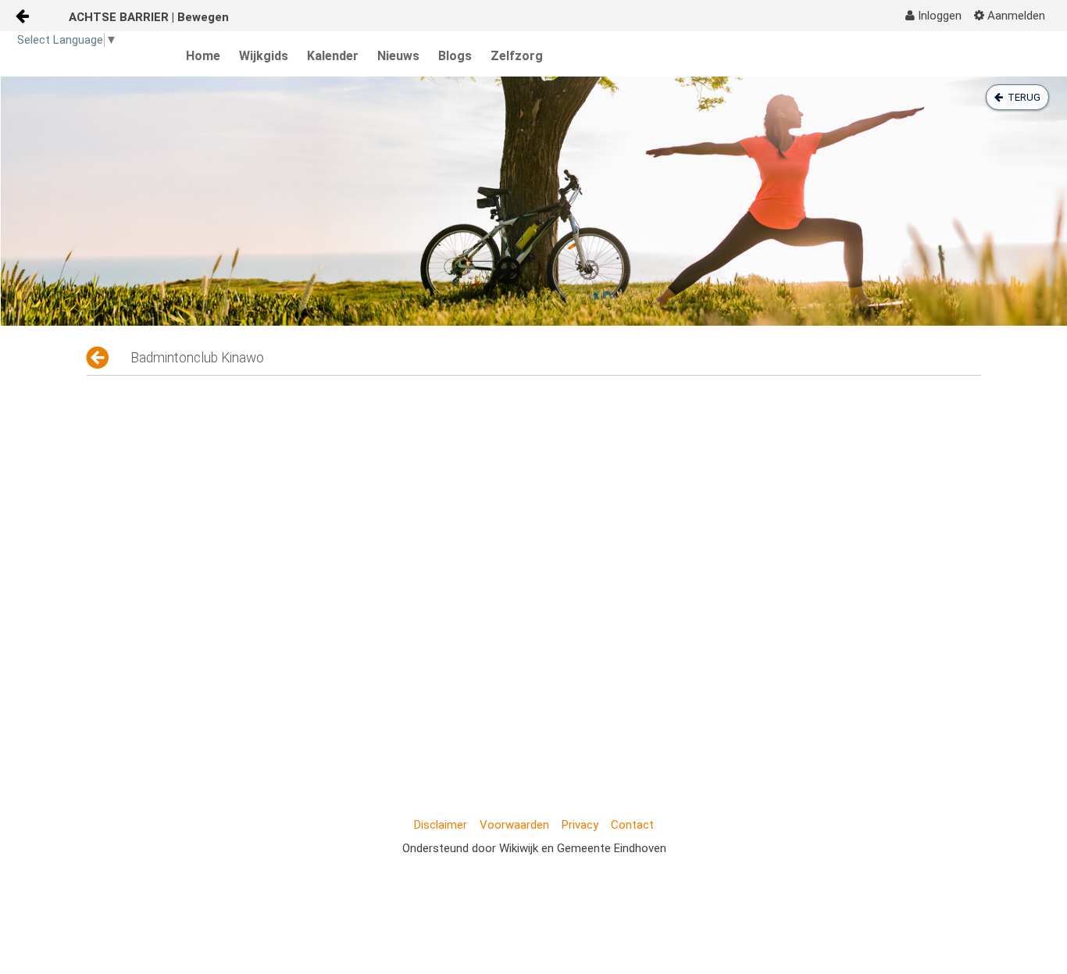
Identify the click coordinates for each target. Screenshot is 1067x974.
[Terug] (99, 357)
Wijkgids (263, 55)
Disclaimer (440, 825)
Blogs (455, 55)
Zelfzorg (517, 55)
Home (203, 55)
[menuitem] (933, 15)
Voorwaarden (514, 825)
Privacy (580, 825)
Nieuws (398, 55)
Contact (632, 825)
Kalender (333, 55)
